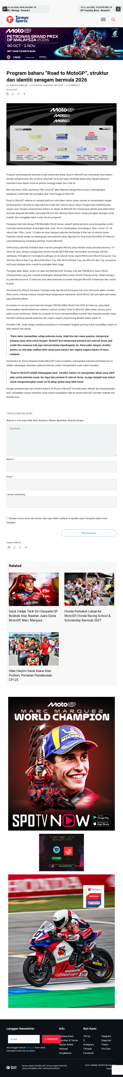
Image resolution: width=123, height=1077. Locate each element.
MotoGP (58, 85)
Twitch (104, 1044)
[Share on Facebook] (7, 94)
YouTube (106, 1048)
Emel (9, 476)
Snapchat (106, 1040)
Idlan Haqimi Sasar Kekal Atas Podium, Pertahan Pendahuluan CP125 (30, 675)
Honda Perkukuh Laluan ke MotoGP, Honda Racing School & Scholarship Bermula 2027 (87, 615)
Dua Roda (36, 85)
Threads (87, 1048)
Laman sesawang (15, 494)
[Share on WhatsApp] (13, 94)
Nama (10, 459)
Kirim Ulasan (89, 533)
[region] (61, 9)
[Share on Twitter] (18, 94)
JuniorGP (48, 85)
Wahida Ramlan (18, 85)
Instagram (88, 1044)
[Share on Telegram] (24, 94)
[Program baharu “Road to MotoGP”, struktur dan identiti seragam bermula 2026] (61, 134)
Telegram (30, 1047)
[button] (23, 9)
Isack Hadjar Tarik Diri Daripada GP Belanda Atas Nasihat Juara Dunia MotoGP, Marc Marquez (33, 615)
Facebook (88, 1053)
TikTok (86, 1036)
